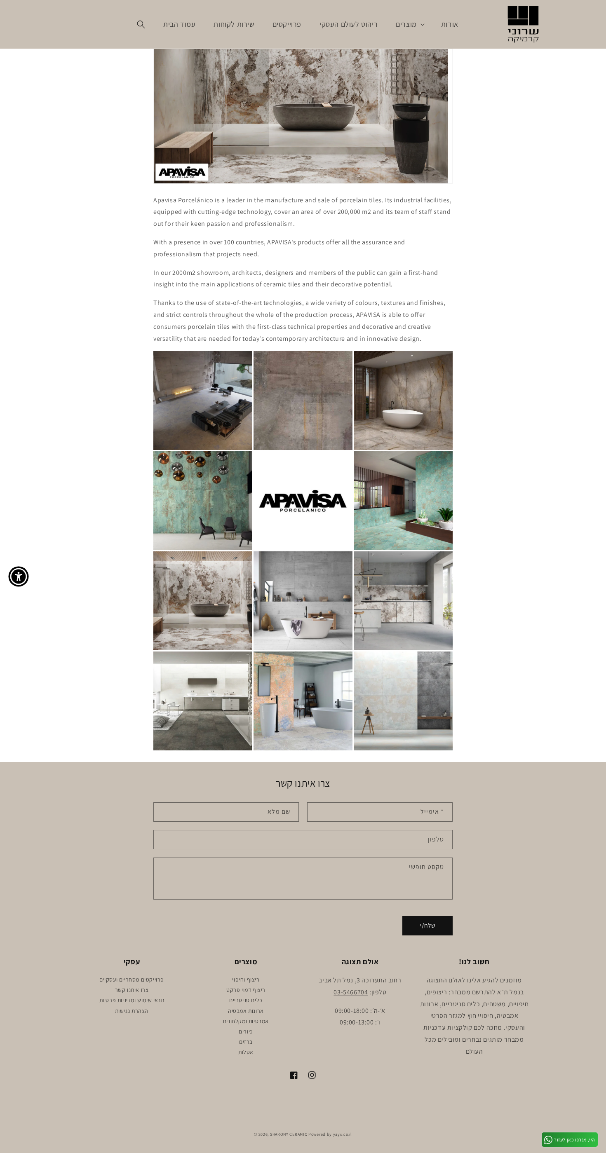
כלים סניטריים (246, 1000)
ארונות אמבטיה (246, 1011)
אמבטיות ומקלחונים (246, 1021)
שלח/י (427, 925)
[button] (409, 24)
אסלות (246, 1052)
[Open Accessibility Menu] (18, 576)
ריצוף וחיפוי (245, 979)
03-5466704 (351, 992)
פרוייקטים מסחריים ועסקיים (131, 979)
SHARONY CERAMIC (289, 1134)
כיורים (246, 1031)
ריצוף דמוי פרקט (245, 990)
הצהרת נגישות (131, 1011)
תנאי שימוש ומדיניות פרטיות (131, 1000)
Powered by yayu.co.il (330, 1134)
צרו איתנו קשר (132, 990)
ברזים (246, 1041)
